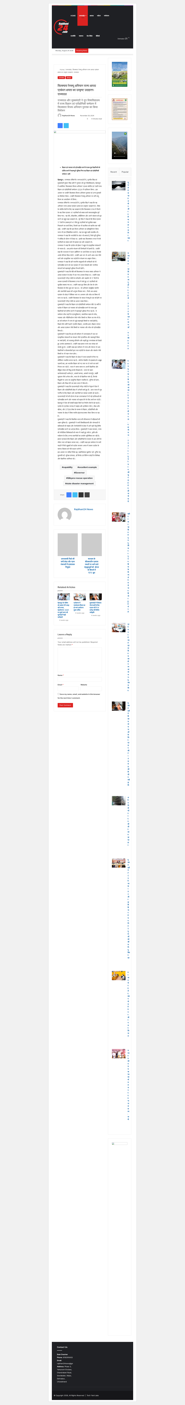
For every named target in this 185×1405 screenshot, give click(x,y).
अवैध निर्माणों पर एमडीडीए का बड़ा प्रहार (128, 821)
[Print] (87, 494)
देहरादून (69, 78)
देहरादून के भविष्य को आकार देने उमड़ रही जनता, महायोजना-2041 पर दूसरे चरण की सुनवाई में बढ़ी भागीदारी (63, 610)
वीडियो (98, 36)
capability (67, 467)
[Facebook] (60, 125)
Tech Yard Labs (93, 1395)
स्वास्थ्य (81, 36)
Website (84, 685)
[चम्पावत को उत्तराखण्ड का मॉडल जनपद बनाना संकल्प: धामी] (118, 1053)
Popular (125, 172)
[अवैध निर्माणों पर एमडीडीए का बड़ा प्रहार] (118, 800)
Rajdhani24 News (68, 116)
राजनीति (73, 36)
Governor (80, 472)
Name (61, 675)
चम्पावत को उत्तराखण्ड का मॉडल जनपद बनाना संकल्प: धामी (128, 1084)
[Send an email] (76, 116)
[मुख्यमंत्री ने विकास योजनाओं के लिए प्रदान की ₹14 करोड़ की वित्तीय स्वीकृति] (96, 596)
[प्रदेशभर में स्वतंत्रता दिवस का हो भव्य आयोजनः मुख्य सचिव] (80, 596)
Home (73, 16)
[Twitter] (66, 125)
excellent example (88, 467)
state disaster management (80, 483)
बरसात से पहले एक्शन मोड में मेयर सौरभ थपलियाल (129, 1004)
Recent (113, 172)
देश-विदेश (89, 36)
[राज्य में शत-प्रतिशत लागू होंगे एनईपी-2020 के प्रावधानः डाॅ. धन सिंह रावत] (118, 256)
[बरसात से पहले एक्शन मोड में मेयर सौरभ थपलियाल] (118, 975)
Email (60, 685)
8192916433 (65, 1357)
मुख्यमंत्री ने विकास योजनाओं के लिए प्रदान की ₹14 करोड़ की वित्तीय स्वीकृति (95, 607)
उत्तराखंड (82, 16)
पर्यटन (99, 16)
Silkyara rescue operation (80, 478)
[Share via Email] (81, 494)
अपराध (92, 16)
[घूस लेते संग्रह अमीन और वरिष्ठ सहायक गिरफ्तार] (118, 185)
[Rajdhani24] (61, 27)
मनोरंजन (106, 16)
